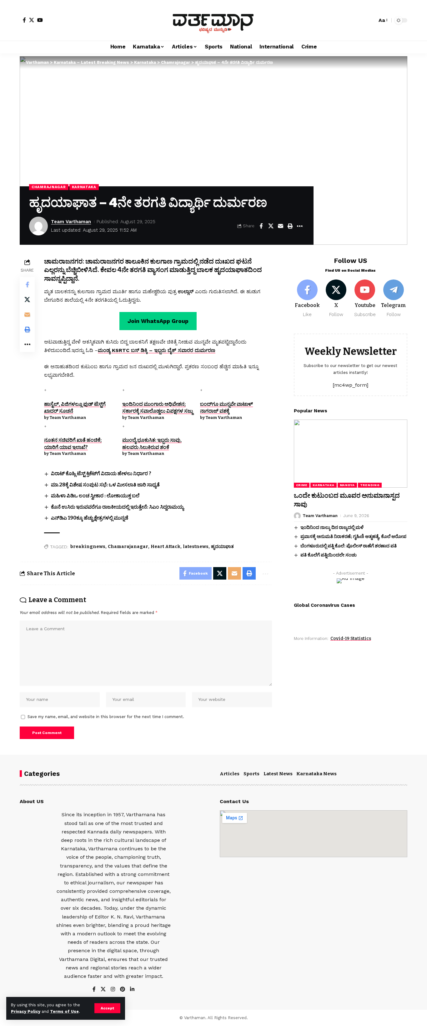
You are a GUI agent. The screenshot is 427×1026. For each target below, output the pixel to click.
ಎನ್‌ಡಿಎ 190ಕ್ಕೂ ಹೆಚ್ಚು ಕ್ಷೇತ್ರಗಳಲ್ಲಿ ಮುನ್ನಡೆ (89, 518)
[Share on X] (270, 226)
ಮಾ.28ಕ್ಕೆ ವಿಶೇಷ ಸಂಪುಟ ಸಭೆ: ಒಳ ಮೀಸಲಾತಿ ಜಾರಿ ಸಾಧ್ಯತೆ (105, 485)
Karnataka (84, 187)
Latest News (278, 774)
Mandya (347, 485)
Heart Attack (165, 546)
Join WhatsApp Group (158, 321)
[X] (32, 20)
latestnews (195, 546)
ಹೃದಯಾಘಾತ (222, 546)
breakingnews (87, 546)
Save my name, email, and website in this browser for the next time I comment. (106, 716)
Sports (251, 774)
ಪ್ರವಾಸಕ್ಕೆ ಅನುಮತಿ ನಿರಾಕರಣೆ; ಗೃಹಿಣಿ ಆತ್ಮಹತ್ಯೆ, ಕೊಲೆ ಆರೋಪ (353, 536)
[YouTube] (40, 20)
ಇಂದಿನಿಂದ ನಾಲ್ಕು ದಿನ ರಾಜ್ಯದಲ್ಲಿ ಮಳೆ (332, 527)
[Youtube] (365, 298)
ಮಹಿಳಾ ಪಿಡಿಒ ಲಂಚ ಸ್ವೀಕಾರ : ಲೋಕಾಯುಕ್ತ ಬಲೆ (95, 496)
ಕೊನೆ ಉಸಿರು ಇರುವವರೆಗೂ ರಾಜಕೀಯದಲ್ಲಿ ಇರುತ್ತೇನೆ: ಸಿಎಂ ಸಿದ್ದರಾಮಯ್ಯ (117, 507)
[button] (107, 1008)
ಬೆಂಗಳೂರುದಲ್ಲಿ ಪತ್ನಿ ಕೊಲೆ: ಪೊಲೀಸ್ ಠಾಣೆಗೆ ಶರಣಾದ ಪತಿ (348, 546)
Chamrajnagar (49, 187)
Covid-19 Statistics (350, 638)
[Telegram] (393, 298)
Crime (302, 485)
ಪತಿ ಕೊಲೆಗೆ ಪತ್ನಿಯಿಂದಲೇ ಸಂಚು (328, 555)
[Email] (280, 226)
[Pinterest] (122, 989)
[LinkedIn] (132, 989)
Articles (229, 774)
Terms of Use (64, 1011)
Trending (370, 485)
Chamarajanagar (128, 546)
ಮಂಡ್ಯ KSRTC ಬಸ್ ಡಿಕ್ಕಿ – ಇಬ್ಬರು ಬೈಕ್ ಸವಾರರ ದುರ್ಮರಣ (156, 350)
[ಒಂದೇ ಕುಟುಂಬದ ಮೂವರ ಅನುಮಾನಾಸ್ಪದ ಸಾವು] (350, 454)
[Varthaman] (213, 20)
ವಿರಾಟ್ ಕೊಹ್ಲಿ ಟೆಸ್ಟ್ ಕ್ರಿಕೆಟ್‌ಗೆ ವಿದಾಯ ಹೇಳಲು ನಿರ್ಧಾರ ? (101, 473)
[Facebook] (24, 20)
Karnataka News (316, 774)
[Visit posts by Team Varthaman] (38, 226)
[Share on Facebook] (261, 226)
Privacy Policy (25, 1011)
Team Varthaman (71, 221)
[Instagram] (113, 989)
